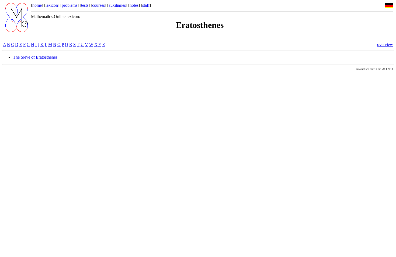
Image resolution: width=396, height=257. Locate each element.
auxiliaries (117, 5)
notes (134, 5)
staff (146, 5)
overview (385, 44)
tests (84, 5)
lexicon (52, 5)
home (37, 5)
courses (98, 5)
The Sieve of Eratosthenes (35, 57)
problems (69, 5)
